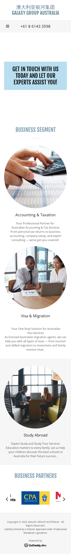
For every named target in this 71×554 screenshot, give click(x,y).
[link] (35, 10)
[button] (7, 26)
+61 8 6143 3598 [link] (35, 26)
